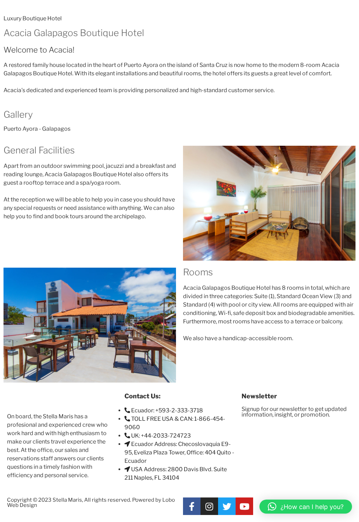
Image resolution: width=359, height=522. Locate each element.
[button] (305, 507)
